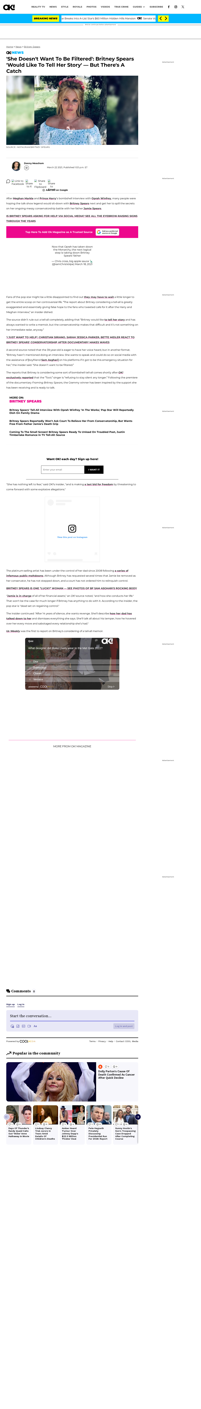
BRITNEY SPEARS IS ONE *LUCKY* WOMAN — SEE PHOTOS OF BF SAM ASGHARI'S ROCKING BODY (71, 588)
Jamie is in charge (19, 595)
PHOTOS (91, 6)
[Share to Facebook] (18, 181)
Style (64, 6)
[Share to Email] (51, 181)
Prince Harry (48, 198)
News (19, 46)
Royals (77, 6)
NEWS (53, 6)
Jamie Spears (92, 208)
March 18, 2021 (83, 264)
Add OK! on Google (57, 190)
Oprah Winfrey (101, 198)
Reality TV (38, 6)
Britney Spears (32, 46)
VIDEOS (105, 6)
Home (9, 46)
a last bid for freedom (98, 484)
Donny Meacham (34, 163)
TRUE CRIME (121, 6)
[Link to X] (182, 6)
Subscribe (156, 6)
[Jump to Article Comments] (8, 181)
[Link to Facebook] (168, 6)
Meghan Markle (23, 198)
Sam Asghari (49, 359)
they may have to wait (99, 297)
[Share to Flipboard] (40, 181)
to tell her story (114, 319)
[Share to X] (29, 181)
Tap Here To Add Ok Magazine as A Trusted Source (58, 232)
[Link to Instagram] (175, 6)
